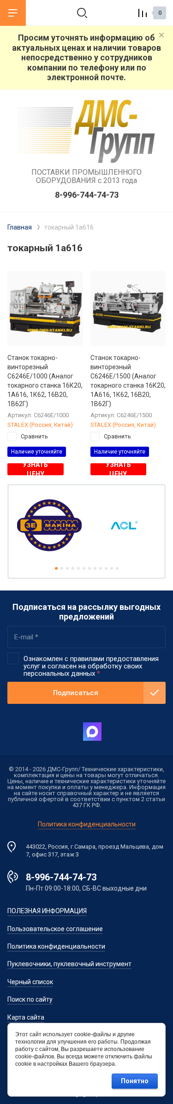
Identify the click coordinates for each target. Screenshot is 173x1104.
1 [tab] (56, 568)
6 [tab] (84, 568)
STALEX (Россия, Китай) (40, 424)
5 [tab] (78, 568)
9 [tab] (100, 568)
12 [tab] (117, 568)
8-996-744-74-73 (87, 195)
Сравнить (34, 436)
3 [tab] (67, 568)
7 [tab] (89, 568)
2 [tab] (61, 568)
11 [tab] (111, 568)
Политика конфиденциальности (87, 824)
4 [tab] (73, 568)
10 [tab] (106, 568)
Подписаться (75, 693)
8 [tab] (95, 568)
